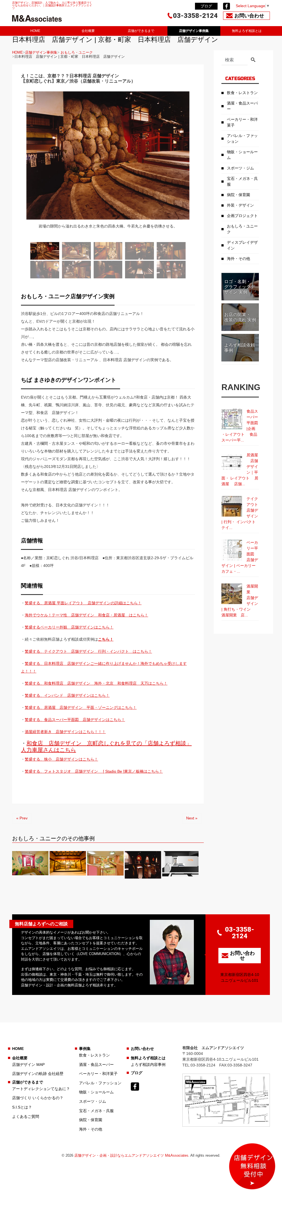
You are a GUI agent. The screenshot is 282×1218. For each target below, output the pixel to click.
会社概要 (88, 31)
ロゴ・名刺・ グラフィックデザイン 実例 (239, 286)
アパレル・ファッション (242, 138)
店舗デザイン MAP (28, 1064)
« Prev (22, 818)
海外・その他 (238, 258)
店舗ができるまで (141, 31)
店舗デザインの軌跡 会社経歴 (37, 1073)
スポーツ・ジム (240, 168)
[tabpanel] (108, 163)
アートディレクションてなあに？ (41, 1089)
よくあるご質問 (25, 1116)
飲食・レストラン (242, 92)
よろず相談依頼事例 (239, 348)
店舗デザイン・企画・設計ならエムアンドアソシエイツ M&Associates (131, 1155)
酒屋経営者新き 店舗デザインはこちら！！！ (65, 731)
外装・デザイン (240, 205)
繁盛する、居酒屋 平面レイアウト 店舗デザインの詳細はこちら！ (83, 603)
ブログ (206, 6)
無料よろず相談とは (247, 31)
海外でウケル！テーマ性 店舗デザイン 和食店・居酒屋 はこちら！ (86, 615)
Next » (191, 818)
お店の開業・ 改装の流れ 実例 (240, 317)
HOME (35, 31)
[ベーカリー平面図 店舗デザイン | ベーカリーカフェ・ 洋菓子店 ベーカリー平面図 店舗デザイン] (231, 550)
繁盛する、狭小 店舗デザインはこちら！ (61, 759)
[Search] (253, 60)
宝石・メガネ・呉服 (242, 181)
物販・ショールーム (242, 155)
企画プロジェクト (242, 215)
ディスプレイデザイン (242, 245)
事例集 (85, 1048)
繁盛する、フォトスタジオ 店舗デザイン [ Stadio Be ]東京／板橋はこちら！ (94, 771)
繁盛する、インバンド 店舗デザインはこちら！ (67, 695)
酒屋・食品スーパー (242, 106)
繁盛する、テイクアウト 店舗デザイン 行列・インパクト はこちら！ (88, 651)
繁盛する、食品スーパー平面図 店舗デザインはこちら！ (75, 719)
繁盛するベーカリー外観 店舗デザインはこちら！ (69, 627)
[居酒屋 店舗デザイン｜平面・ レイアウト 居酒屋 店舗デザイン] (231, 462)
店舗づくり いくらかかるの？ (37, 1098)
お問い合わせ (142, 1048)
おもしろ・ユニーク (77, 52)
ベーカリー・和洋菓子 (242, 122)
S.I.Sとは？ (22, 1107)
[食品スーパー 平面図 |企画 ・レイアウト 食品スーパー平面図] (231, 418)
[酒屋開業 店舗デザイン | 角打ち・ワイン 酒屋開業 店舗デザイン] (231, 593)
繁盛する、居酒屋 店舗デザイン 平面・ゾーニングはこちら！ (81, 707)
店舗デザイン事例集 (194, 31)
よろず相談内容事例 (148, 1064)
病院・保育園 (238, 195)
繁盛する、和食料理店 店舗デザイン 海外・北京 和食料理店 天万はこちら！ (96, 683)
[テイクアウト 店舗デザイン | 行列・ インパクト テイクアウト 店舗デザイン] (231, 506)
